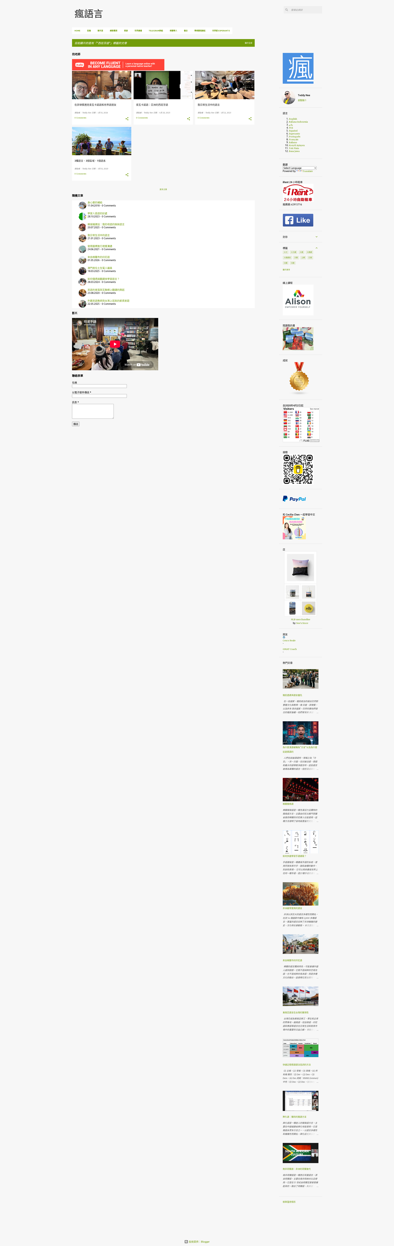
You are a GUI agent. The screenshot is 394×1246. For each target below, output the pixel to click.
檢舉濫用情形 (289, 1201)
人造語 (309, 252)
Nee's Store (302, 623)
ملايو (291, 124)
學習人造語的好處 (97, 213)
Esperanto (294, 133)
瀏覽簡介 (302, 100)
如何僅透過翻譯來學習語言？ (104, 279)
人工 (285, 252)
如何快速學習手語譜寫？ (294, 856)
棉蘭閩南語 (288, 804)
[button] (127, 119)
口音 (310, 257)
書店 (186, 31)
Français (293, 139)
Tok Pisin (294, 148)
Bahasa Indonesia (298, 121)
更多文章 (163, 189)
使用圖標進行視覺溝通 (100, 246)
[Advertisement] (269, 95)
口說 (292, 263)
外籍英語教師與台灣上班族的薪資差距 (108, 300)
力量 (296, 257)
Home (77, 31)
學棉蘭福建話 (199, 31)
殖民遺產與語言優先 (292, 695)
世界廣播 (138, 31)
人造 (301, 252)
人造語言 (287, 257)
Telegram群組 (156, 31)
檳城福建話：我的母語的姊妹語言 (106, 224)
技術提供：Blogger (199, 1241)
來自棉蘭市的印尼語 (99, 257)
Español (293, 130)
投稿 (89, 31)
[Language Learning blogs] (299, 394)
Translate (307, 171)
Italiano (293, 142)
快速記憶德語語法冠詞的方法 (297, 1064)
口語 (285, 263)
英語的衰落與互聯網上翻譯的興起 (106, 289)
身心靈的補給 (95, 202)
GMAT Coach (290, 649)
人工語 (293, 252)
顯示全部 (248, 43)
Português (294, 136)
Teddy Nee (304, 95)
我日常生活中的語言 (99, 235)
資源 (126, 31)
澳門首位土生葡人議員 (100, 268)
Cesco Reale (289, 640)
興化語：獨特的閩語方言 (294, 1117)
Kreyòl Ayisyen (297, 145)
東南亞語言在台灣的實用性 (296, 1012)
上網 (303, 257)
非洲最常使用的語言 (292, 908)
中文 (291, 127)
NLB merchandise (300, 619)
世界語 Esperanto (221, 31)
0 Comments (80, 118)
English (293, 119)
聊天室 (100, 31)
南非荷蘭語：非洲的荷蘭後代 (297, 1169)
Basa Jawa (294, 151)
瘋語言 (88, 13)
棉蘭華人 (173, 31)
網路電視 (113, 31)
